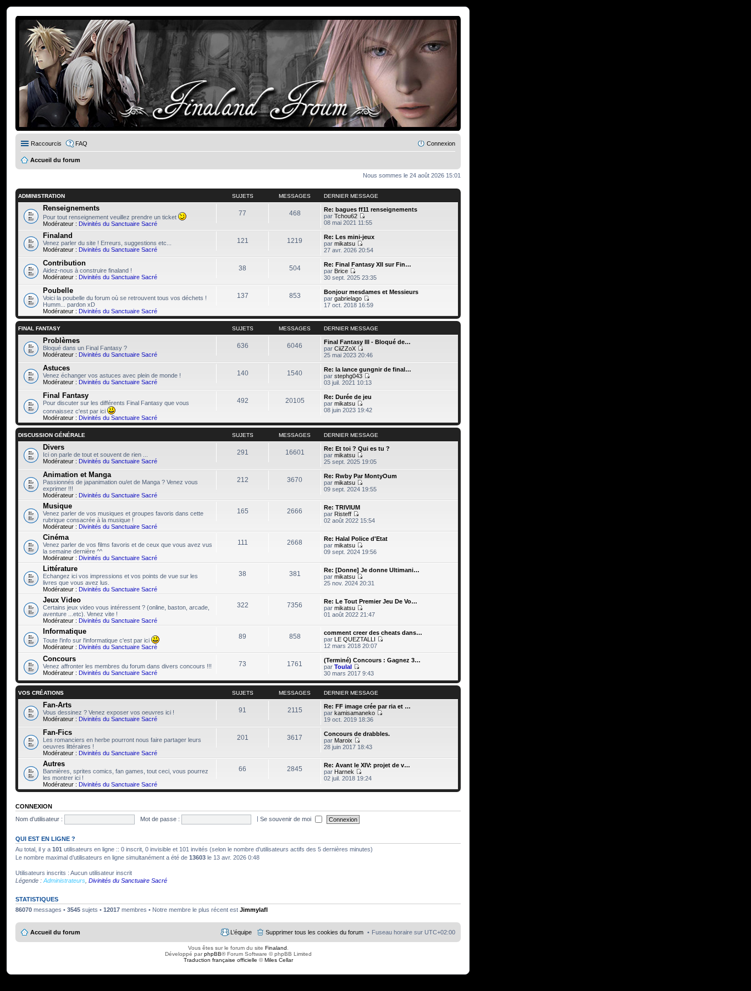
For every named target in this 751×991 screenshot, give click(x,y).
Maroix (343, 740)
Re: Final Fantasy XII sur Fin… (367, 264)
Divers (53, 447)
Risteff (342, 514)
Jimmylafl (254, 909)
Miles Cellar (278, 960)
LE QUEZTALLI (354, 639)
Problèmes (61, 340)
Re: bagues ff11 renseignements (370, 209)
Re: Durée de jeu (348, 397)
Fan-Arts (57, 705)
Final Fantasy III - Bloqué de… (367, 342)
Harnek (344, 771)
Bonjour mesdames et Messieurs (371, 292)
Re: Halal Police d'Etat (356, 538)
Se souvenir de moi (286, 819)
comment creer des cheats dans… (373, 632)
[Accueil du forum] (238, 73)
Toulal (343, 666)
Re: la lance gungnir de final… (367, 369)
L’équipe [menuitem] (241, 932)
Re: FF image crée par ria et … (367, 706)
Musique (57, 506)
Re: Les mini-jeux (349, 237)
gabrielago (348, 298)
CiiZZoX (345, 348)
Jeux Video (62, 600)
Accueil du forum (55, 932)
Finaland (58, 235)
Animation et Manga (77, 474)
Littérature (60, 568)
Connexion (33, 806)
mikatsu (344, 243)
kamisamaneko (354, 713)
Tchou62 (345, 216)
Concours (59, 659)
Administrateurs (64, 880)
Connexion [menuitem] (441, 143)
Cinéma (56, 537)
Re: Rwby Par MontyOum (360, 476)
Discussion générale (51, 435)
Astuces (56, 368)
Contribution (64, 263)
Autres (54, 764)
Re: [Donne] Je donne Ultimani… (371, 570)
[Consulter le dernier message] (362, 216)
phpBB (213, 954)
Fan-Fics (57, 732)
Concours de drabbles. (357, 733)
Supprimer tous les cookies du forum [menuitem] (314, 932)
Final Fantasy (39, 328)
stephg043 (348, 376)
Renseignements (71, 208)
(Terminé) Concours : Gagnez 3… (372, 660)
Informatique (64, 631)
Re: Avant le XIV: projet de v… (367, 765)
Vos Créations (41, 693)
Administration (41, 196)
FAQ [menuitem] (81, 143)
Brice (341, 271)
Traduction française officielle (220, 960)
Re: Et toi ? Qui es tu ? (357, 448)
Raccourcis (46, 143)
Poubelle (58, 290)
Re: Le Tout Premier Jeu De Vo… (370, 601)
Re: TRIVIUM (342, 507)
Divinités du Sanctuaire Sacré (118, 223)
